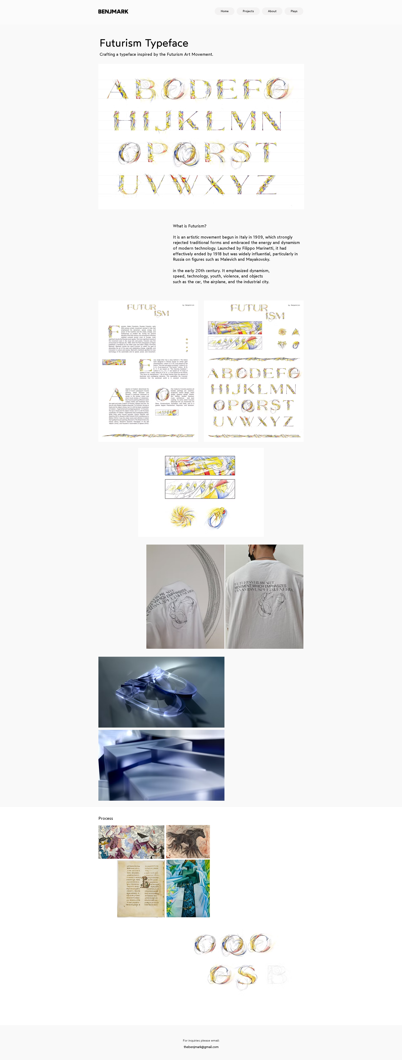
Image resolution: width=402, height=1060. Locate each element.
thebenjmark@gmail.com (201, 1047)
